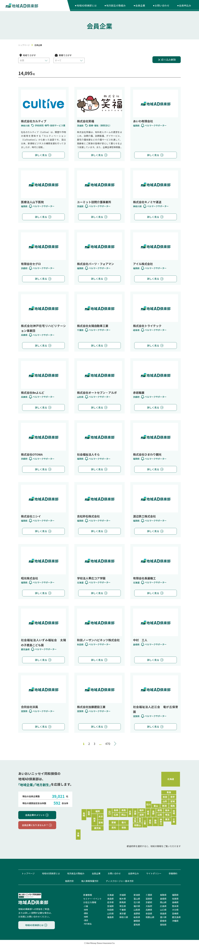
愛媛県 (163, 920)
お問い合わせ (114, 873)
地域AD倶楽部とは (51, 873)
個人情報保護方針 (90, 881)
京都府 (149, 902)
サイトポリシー (153, 873)
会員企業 (96, 873)
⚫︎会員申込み (184, 5)
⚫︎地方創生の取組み (115, 5)
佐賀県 (175, 898)
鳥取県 (163, 894)
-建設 (85, 913)
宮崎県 (175, 913)
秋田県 (110, 909)
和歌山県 (150, 917)
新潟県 (137, 894)
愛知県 (137, 924)
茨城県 (122, 894)
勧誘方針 (69, 881)
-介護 (85, 906)
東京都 (122, 913)
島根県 (163, 898)
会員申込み (133, 873)
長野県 (137, 913)
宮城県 (110, 906)
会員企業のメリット (35, 815)
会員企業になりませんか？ (35, 825)
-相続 (85, 916)
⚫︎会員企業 (139, 5)
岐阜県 (137, 917)
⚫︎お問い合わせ (161, 5)
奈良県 (149, 913)
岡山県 (163, 902)
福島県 (110, 917)
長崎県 (175, 902)
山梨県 (137, 909)
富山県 (137, 898)
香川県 (163, 917)
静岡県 (137, 920)
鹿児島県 (176, 917)
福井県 (137, 906)
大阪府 (149, 906)
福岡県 (175, 894)
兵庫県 (149, 909)
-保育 (85, 909)
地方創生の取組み (75, 873)
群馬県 (122, 902)
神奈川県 (123, 917)
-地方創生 (87, 923)
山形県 (110, 913)
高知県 (163, 924)
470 (107, 744)
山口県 (163, 909)
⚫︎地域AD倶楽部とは (86, 5)
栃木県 (122, 898)
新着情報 (87, 894)
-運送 (85, 920)
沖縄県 (175, 920)
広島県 (163, 906)
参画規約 (173, 873)
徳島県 (163, 913)
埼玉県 (122, 906)
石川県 (137, 902)
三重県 (149, 894)
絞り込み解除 (168, 59)
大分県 (175, 909)
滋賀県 (149, 898)
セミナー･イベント (92, 898)
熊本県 (175, 906)
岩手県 (110, 902)
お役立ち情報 (89, 902)
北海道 (110, 894)
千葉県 (122, 909)
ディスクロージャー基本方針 (120, 881)
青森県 (110, 898)
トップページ (24, 45)
